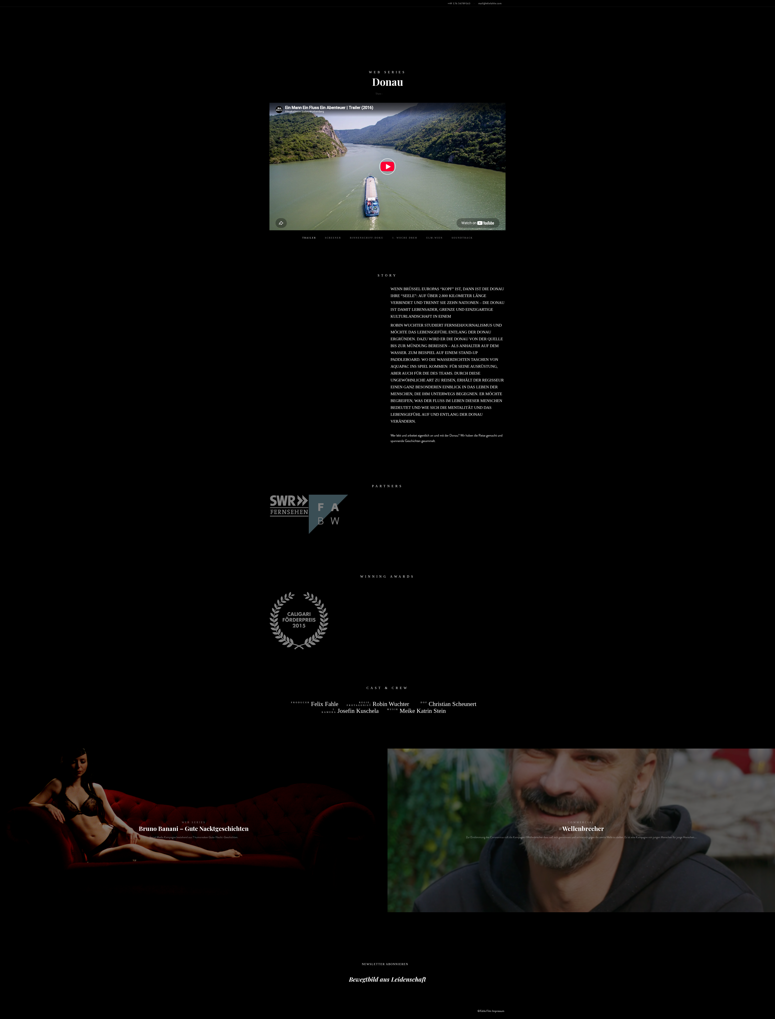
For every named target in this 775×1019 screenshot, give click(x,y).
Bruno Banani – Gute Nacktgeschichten (194, 829)
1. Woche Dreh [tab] (404, 238)
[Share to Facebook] (385, 93)
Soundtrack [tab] (462, 238)
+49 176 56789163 (459, 3)
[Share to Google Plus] (392, 93)
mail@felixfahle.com (490, 3)
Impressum (498, 1011)
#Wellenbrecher (581, 829)
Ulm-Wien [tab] (434, 238)
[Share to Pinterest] (395, 93)
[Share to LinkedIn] (398, 93)
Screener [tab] (333, 238)
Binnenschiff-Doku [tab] (366, 238)
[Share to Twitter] (389, 93)
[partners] (289, 505)
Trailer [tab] (309, 238)
